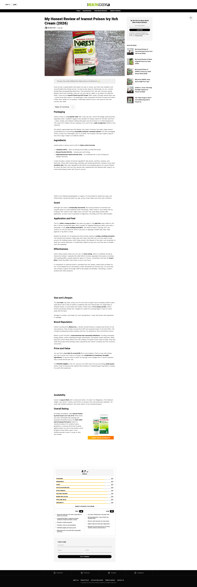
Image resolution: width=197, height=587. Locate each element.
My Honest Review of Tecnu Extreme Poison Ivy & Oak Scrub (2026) (143, 51)
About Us (75, 580)
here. (98, 81)
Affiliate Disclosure (97, 580)
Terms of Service (110, 580)
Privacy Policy (138, 35)
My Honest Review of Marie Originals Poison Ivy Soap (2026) (143, 61)
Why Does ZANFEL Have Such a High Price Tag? (142, 81)
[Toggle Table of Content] (72, 107)
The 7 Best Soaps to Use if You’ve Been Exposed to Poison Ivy (143, 100)
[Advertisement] (84, 183)
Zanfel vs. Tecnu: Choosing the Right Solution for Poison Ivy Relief (143, 90)
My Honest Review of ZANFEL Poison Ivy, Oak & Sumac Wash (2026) (143, 71)
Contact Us (120, 580)
